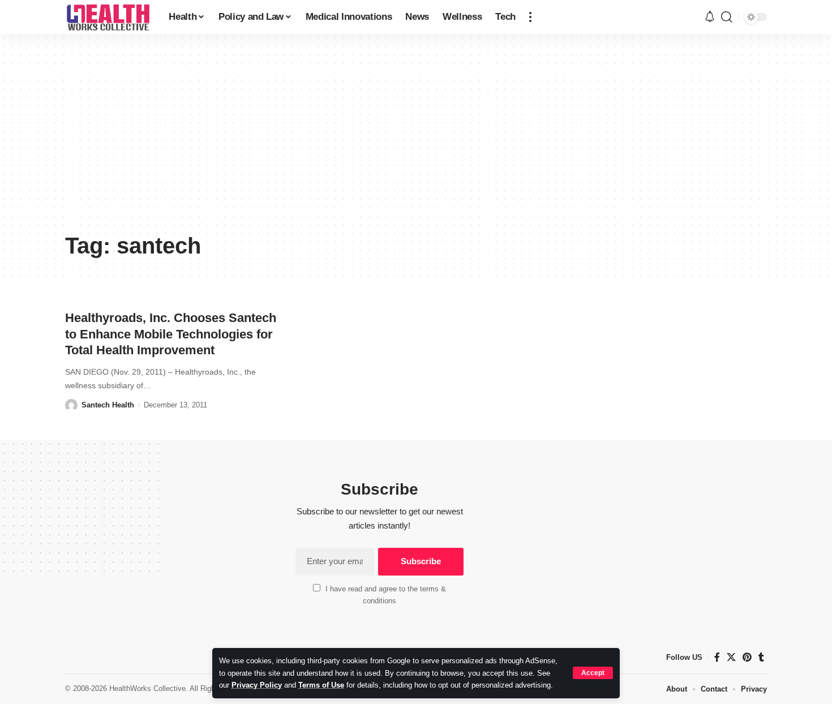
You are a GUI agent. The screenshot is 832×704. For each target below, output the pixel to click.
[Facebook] (717, 657)
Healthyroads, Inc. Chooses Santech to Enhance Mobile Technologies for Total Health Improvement (170, 334)
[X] (731, 657)
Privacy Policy (256, 685)
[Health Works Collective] (108, 17)
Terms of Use (321, 685)
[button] (593, 673)
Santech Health (108, 405)
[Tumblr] (761, 657)
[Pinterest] (747, 657)
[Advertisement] (416, 141)
